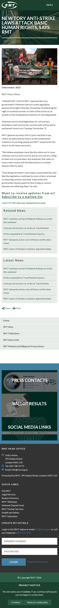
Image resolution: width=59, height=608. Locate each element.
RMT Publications (11, 333)
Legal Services (9, 494)
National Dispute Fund (13, 505)
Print (18, 308)
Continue (15, 602)
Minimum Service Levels (36, 203)
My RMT (6, 490)
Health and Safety (10, 512)
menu (49, 5)
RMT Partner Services (12, 509)
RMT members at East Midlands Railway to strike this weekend (27, 220)
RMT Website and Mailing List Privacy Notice (23, 346)
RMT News (8, 327)
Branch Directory (10, 498)
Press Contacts (30, 380)
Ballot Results (29, 403)
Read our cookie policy (37, 602)
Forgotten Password (37, 561)
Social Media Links (29, 427)
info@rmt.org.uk (20, 469)
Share (7, 308)
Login (14, 561)
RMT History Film (11, 340)
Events (6, 320)
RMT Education (9, 516)
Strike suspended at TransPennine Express (24, 233)
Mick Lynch (21, 203)
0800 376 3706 (23, 532)
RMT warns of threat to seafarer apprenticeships (27, 248)
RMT (14, 203)
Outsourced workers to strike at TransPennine (26, 228)
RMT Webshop (9, 501)
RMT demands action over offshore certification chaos (27, 241)
